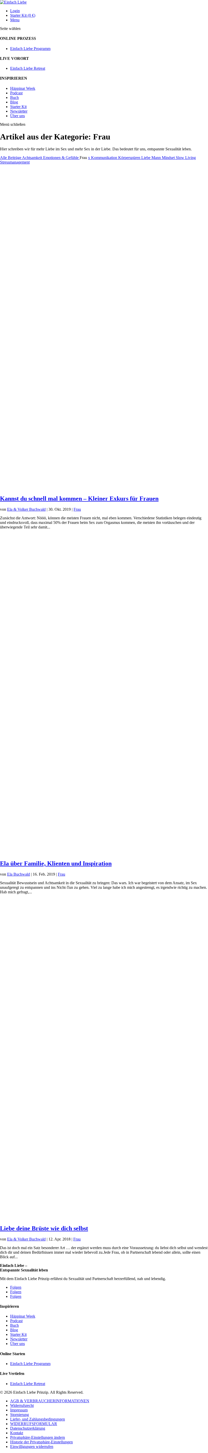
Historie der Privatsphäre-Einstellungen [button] (41, 1442)
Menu (15, 20)
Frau (77, 509)
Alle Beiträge (11, 157)
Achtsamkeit (32, 157)
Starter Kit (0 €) (22, 15)
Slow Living (186, 157)
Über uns (17, 116)
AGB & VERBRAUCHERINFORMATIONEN (49, 1401)
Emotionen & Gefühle (61, 157)
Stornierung (19, 1414)
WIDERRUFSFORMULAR (33, 1424)
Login (15, 11)
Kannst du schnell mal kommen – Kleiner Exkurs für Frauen (79, 498)
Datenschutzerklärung (27, 1428)
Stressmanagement (15, 162)
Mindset (169, 157)
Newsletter (18, 111)
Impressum (19, 1410)
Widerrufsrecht (22, 1405)
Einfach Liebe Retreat (27, 68)
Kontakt (16, 1433)
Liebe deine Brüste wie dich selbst (44, 1228)
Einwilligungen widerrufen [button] (31, 1446)
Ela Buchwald (18, 874)
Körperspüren (129, 157)
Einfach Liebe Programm (30, 48)
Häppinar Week (22, 88)
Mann (156, 157)
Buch (14, 97)
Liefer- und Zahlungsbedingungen (37, 1419)
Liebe (146, 157)
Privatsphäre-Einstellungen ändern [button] (37, 1437)
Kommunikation (104, 157)
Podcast (16, 93)
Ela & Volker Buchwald (26, 509)
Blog (14, 102)
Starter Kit (18, 106)
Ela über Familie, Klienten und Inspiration (56, 863)
